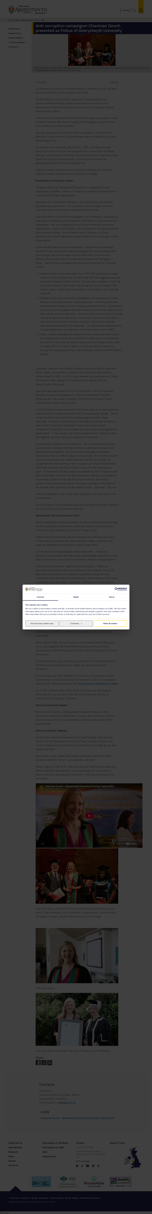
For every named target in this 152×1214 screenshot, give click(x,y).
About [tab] (111, 597)
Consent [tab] (40, 597)
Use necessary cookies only (41, 623)
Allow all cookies (110, 623)
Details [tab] (76, 597)
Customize (74, 623)
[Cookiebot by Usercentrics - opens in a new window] (116, 589)
